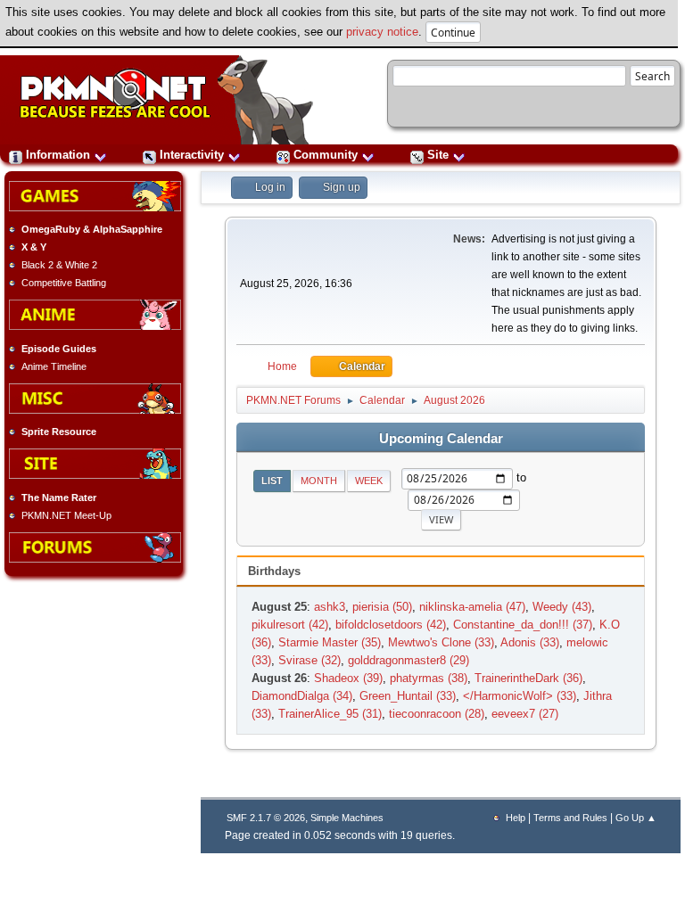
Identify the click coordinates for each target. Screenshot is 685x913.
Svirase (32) (309, 660)
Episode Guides (58, 348)
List (272, 480)
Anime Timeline (54, 366)
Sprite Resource (58, 431)
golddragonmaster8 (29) (408, 660)
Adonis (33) (529, 642)
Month (319, 480)
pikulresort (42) (290, 624)
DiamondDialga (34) (302, 696)
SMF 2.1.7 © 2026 (266, 817)
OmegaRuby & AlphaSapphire (91, 229)
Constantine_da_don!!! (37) (522, 624)
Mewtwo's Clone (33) (441, 642)
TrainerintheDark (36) (528, 678)
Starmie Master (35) (329, 642)
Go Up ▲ (635, 817)
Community (325, 154)
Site (438, 154)
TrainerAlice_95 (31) (330, 713)
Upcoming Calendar (441, 439)
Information (58, 154)
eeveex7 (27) (524, 713)
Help (515, 817)
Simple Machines (347, 817)
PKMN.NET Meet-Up (66, 515)
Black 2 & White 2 (59, 264)
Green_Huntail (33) (407, 696)
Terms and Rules (570, 817)
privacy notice (382, 31)
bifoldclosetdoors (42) (390, 624)
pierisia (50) (382, 606)
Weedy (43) (561, 606)
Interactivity (191, 154)
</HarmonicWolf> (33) (519, 696)
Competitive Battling (63, 282)
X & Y (33, 247)
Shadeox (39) (348, 678)
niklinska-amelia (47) (472, 606)
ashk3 (329, 606)
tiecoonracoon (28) (436, 713)
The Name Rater (58, 497)
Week (369, 480)
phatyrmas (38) (428, 678)
